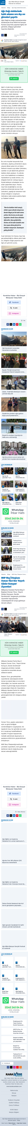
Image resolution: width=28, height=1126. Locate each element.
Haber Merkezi (8, 634)
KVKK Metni (14, 1109)
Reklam (14, 1095)
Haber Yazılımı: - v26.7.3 (13, 1124)
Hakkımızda (14, 1090)
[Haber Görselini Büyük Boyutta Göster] (14, 51)
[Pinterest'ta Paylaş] (17, 324)
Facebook (15, 302)
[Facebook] (8, 1067)
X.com (15, 308)
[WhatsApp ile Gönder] (20, 324)
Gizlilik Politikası (14, 1102)
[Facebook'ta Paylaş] (2, 35)
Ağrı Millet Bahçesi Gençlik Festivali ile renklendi (14, 2)
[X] (11, 1067)
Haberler (3, 7)
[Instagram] (14, 1067)
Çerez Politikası (14, 1105)
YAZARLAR (7, 1063)
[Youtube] (17, 1067)
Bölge (8, 7)
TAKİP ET (15, 78)
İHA (8, 60)
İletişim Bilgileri (14, 1112)
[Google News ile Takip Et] (23, 61)
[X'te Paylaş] (5, 35)
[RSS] (20, 1067)
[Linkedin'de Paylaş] (14, 324)
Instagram (15, 313)
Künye (14, 1093)
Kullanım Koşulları (14, 1100)
